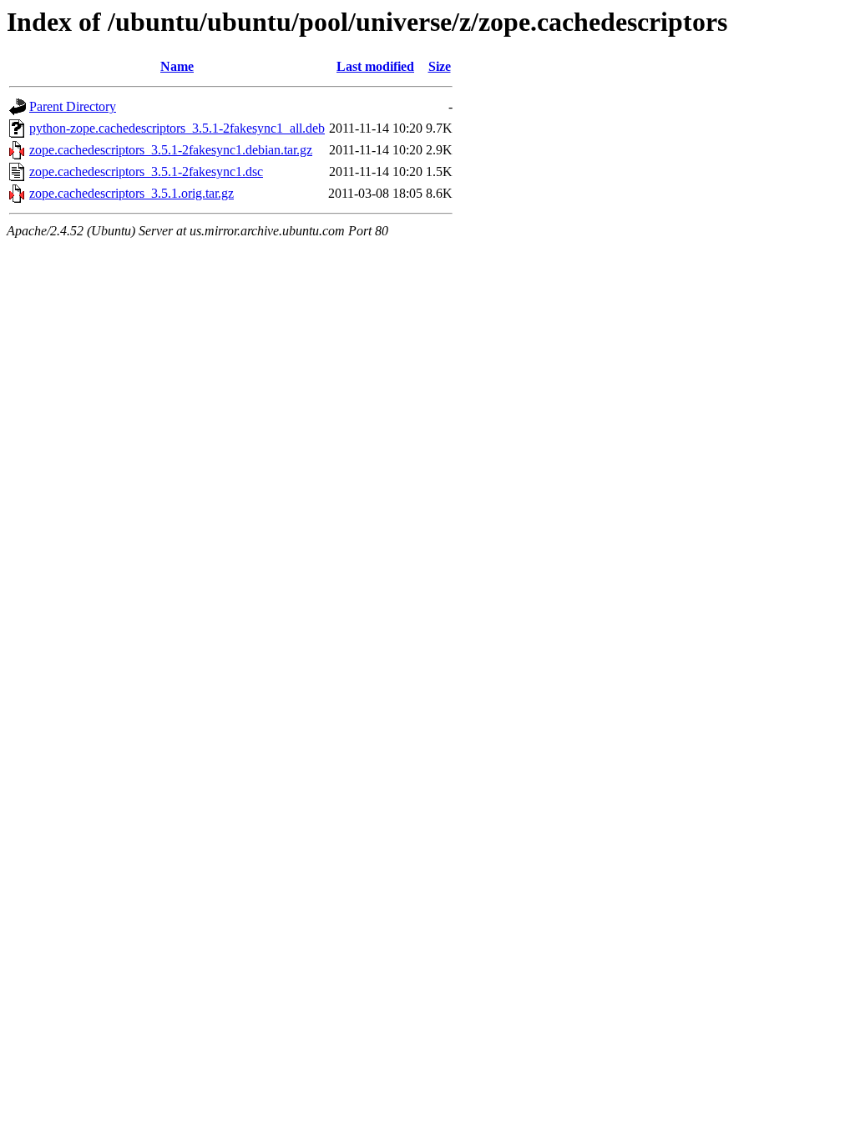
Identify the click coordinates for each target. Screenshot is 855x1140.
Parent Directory (72, 106)
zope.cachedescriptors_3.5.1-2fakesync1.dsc (146, 171)
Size (439, 66)
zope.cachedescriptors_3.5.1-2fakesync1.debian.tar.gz (170, 150)
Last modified (375, 66)
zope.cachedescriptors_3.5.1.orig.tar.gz (131, 193)
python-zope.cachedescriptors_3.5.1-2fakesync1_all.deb (177, 128)
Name (177, 66)
